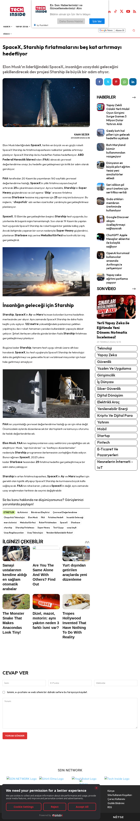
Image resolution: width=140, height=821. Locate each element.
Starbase (75, 522)
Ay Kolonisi (22, 512)
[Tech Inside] (116, 778)
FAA (43, 517)
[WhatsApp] (124, 81)
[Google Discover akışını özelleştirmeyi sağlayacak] (101, 219)
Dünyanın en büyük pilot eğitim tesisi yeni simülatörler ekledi (118, 170)
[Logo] (21, 12)
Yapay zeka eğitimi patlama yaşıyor (117, 278)
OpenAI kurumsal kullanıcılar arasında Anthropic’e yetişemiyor (117, 260)
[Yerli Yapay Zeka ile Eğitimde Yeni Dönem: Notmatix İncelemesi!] (116, 307)
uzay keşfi (71, 527)
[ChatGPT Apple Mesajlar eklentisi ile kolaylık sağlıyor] (101, 237)
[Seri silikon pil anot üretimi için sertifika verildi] (101, 187)
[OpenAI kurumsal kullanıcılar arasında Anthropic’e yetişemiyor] (101, 255)
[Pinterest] (116, 81)
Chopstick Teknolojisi (14, 517)
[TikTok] (115, 12)
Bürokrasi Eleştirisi (40, 512)
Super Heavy (44, 527)
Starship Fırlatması (24, 527)
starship (8, 527)
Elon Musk (33, 517)
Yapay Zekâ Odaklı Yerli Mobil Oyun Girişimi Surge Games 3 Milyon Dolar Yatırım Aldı (117, 114)
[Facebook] (99, 81)
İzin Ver (97, 21)
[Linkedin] (109, 12)
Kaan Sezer (81, 134)
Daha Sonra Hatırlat (71, 21)
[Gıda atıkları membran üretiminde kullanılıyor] (101, 201)
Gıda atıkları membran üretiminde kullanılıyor (114, 204)
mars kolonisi (10, 522)
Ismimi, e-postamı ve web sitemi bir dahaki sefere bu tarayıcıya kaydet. (47, 692)
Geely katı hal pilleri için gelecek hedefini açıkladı (118, 134)
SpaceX (64, 522)
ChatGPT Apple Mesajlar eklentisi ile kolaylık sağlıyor (118, 240)
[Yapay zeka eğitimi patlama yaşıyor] (101, 277)
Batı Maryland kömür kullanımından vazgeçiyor (115, 150)
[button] (134, 30)
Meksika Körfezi (28, 522)
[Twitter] (122, 12)
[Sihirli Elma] (51, 778)
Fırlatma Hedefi (55, 517)
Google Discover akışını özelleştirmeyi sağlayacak (117, 222)
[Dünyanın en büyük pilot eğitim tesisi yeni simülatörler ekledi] (101, 165)
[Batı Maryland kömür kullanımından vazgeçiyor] (101, 147)
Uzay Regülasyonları (14, 532)
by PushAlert (42, 25)
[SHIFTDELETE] (22, 778)
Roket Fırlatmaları (48, 522)
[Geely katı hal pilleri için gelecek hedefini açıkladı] (101, 133)
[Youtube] (128, 12)
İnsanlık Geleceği (75, 517)
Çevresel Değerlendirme (65, 512)
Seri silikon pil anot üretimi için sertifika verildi (117, 188)
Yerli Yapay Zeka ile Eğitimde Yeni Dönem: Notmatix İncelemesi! (113, 330)
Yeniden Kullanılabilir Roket (59, 532)
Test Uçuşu (58, 527)
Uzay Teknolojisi (35, 532)
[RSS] (134, 12)
